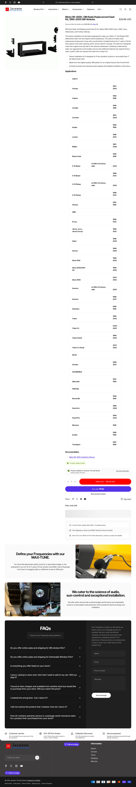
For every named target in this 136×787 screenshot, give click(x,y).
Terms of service (26, 783)
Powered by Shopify (33, 780)
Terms (93, 755)
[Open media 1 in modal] (32, 43)
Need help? (127, 499)
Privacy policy (17, 783)
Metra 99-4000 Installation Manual (82, 457)
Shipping (94, 758)
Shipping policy (36, 783)
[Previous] (43, 2)
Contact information (46, 783)
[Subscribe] (37, 758)
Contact (94, 752)
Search (93, 748)
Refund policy (8, 783)
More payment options (98, 494)
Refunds (94, 761)
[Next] (92, 2)
